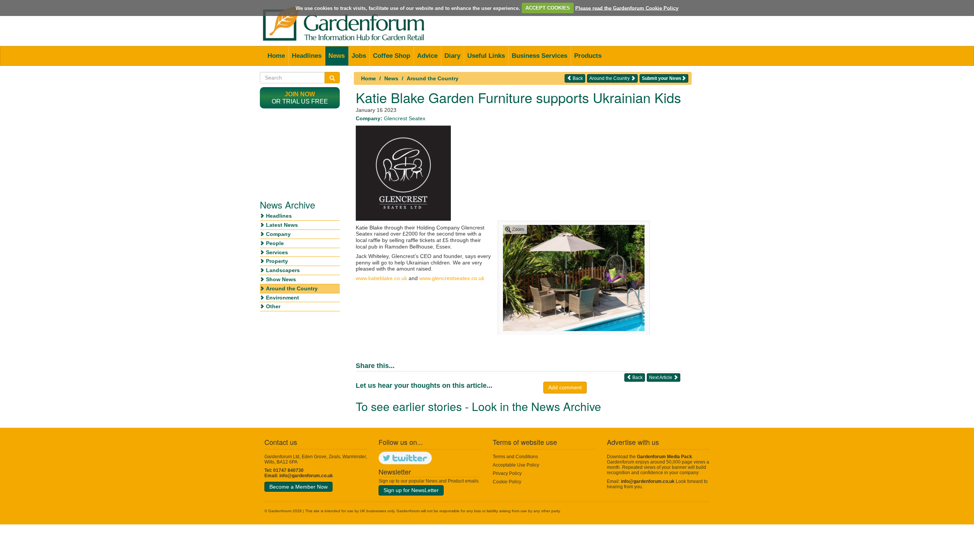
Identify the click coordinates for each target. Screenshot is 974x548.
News (336, 55)
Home (276, 55)
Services (277, 252)
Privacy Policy (507, 473)
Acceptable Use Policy (516, 465)
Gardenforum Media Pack (664, 456)
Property (277, 261)
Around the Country (432, 78)
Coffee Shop (391, 55)
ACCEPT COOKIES (547, 8)
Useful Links (486, 55)
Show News (281, 279)
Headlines (306, 55)
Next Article (661, 377)
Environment (282, 298)
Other (273, 306)
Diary (452, 55)
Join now (300, 94)
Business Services (539, 55)
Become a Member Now (298, 487)
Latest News (282, 225)
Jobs (359, 55)
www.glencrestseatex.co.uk (451, 278)
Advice (427, 55)
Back (577, 78)
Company (278, 234)
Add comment (565, 387)
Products (588, 55)
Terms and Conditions (515, 456)
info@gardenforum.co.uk (306, 475)
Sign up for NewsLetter (411, 490)
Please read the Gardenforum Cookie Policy (626, 8)
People (275, 243)
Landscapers (283, 270)
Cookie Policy (507, 481)
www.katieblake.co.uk (381, 278)
